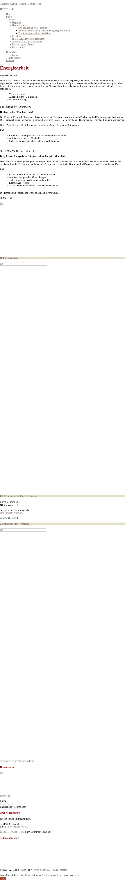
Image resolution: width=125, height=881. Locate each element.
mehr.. (78, 875)
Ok (3, 878)
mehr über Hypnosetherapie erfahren (17, 761)
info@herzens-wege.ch (11, 512)
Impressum (5, 795)
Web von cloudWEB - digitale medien (48, 869)
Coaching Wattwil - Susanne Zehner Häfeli (20, 3)
